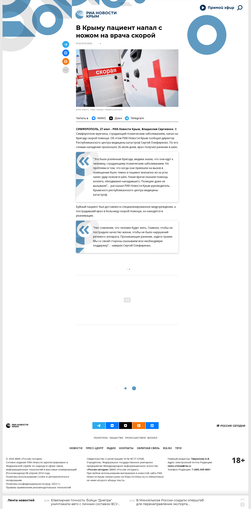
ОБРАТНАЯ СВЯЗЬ (148, 449)
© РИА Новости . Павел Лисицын (90, 109)
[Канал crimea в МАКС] (152, 425)
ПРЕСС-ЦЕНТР (94, 449)
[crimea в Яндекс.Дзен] (125, 425)
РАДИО (111, 449)
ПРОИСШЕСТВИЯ (135, 438)
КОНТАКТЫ (126, 449)
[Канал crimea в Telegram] (98, 425)
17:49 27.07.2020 (84, 43)
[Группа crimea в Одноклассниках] (138, 425)
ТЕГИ (178, 449)
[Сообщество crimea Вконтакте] (112, 425)
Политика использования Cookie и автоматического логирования (37, 479)
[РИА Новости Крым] (95, 14)
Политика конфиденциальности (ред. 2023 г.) (33, 484)
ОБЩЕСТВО (116, 438)
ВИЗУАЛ (152, 438)
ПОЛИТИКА (101, 438)
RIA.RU (167, 449)
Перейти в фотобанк (113, 109)
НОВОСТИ (75, 449)
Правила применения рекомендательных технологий (38, 488)
